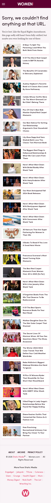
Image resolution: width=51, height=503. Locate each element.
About (11, 452)
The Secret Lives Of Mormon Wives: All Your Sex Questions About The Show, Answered (35, 337)
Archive (21, 452)
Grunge (16, 476)
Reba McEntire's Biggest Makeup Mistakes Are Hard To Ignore (35, 365)
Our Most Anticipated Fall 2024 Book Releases (34, 191)
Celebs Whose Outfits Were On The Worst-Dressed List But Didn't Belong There (35, 99)
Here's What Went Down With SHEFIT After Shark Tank (33, 391)
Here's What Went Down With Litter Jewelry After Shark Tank (33, 284)
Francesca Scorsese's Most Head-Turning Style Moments (35, 258)
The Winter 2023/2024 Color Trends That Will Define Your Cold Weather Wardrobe (34, 352)
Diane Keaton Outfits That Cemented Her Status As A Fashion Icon (35, 417)
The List (37, 480)
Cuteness (39, 472)
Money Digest (13, 480)
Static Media (18, 457)
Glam (8, 476)
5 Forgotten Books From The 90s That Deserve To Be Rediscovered (35, 297)
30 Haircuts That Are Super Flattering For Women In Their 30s (35, 232)
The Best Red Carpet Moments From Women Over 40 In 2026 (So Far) (34, 271)
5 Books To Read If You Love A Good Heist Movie (35, 243)
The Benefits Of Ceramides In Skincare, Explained (35, 72)
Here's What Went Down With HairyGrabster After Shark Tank (34, 180)
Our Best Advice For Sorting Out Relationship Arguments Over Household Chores (35, 127)
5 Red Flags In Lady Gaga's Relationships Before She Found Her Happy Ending (35, 404)
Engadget (9, 472)
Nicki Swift (27, 480)
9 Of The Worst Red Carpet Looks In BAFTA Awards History (35, 60)
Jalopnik (20, 472)
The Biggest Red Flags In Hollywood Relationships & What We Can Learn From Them (34, 154)
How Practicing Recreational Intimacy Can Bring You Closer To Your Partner (35, 431)
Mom (40, 476)
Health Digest (29, 476)
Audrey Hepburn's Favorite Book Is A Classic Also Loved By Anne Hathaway (35, 86)
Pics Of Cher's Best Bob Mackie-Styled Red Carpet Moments (35, 112)
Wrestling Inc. (25, 484)
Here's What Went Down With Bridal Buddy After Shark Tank (33, 167)
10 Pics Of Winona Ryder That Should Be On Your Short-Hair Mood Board (33, 378)
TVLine (29, 472)
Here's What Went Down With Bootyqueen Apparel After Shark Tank (34, 206)
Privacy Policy (35, 452)
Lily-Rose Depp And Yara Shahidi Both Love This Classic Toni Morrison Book (35, 140)
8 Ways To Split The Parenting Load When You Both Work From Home (34, 47)
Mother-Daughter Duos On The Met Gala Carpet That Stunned (35, 323)
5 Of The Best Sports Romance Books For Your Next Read (33, 310)
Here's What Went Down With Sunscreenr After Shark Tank (33, 219)
